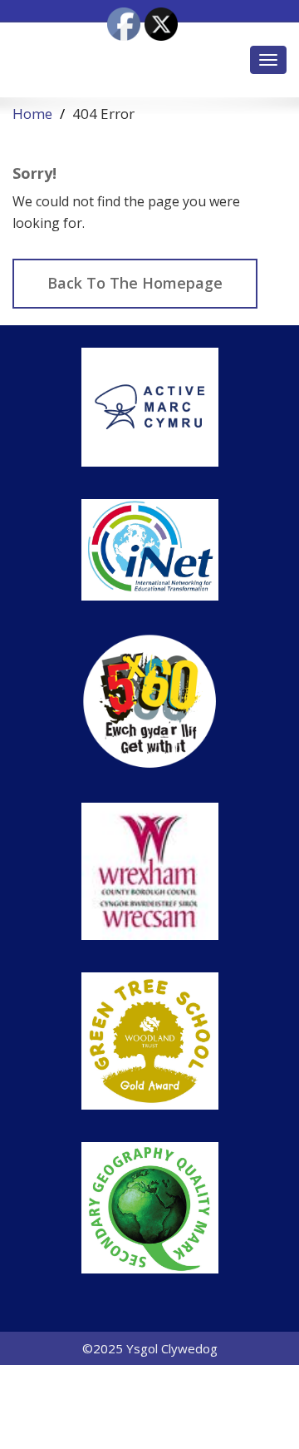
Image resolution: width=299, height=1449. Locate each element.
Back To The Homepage (135, 283)
